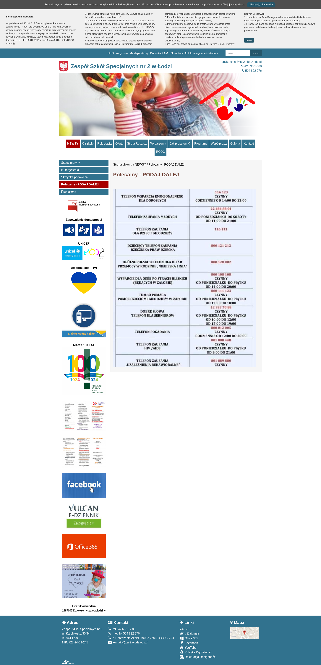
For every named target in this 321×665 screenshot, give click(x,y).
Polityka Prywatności (198, 652)
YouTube (190, 647)
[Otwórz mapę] (244, 632)
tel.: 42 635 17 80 (123, 629)
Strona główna (119, 53)
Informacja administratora (202, 53)
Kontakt (249, 143)
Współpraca (219, 143)
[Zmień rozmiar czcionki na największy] (167, 53)
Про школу (68, 191)
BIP (186, 629)
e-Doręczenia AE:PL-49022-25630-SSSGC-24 (143, 638)
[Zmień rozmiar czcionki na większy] (164, 53)
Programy (200, 143)
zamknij (249, 40)
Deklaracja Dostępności (200, 656)
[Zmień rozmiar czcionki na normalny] (162, 53)
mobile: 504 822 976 (126, 633)
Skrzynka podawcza (74, 177)
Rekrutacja (104, 143)
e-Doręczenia (70, 169)
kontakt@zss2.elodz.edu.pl (244, 61)
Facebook (191, 643)
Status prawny (70, 162)
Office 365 (191, 638)
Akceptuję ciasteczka (261, 4)
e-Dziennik (191, 633)
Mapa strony (140, 53)
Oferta (119, 143)
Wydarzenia (158, 143)
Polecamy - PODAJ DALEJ (80, 184)
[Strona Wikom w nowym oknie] (68, 662)
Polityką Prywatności (129, 4)
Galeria (235, 143)
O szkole (88, 143)
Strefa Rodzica (137, 143)
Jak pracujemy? (180, 143)
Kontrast (178, 53)
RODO (160, 151)
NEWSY (72, 143)
